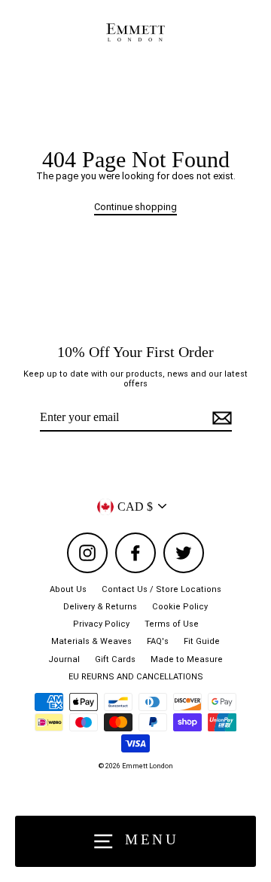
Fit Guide (202, 641)
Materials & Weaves (91, 641)
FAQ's (158, 641)
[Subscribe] (220, 418)
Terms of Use (172, 624)
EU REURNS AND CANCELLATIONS (136, 677)
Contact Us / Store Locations (161, 589)
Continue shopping (135, 206)
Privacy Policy (101, 624)
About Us (68, 589)
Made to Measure (187, 659)
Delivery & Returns (100, 607)
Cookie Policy (180, 607)
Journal (64, 659)
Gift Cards (115, 659)
